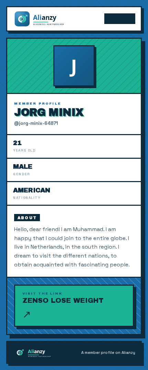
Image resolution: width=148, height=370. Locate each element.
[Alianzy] (45, 19)
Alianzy (120, 19)
